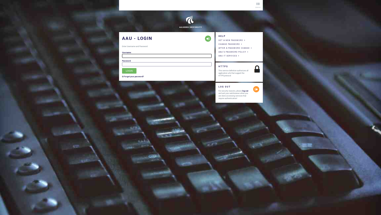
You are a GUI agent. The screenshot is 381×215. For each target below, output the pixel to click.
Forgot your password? (134, 77)
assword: (126, 61)
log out (245, 91)
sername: (126, 53)
